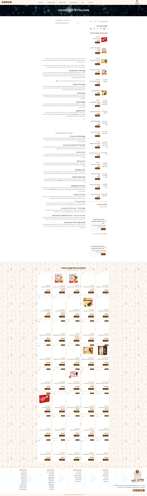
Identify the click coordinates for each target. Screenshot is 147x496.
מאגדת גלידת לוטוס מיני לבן (44, 430)
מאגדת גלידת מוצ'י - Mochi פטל (95, 143)
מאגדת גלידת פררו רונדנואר (59, 383)
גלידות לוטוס (106, 309)
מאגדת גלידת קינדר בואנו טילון (95, 69)
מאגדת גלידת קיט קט (96, 38)
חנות (83, 2)
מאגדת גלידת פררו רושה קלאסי (95, 184)
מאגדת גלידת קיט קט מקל (45, 454)
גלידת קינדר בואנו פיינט (45, 286)
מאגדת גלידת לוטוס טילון (103, 407)
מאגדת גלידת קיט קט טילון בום (102, 454)
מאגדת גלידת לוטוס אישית (60, 430)
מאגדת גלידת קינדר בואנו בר (88, 335)
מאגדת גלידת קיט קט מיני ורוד (59, 454)
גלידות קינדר (48, 285)
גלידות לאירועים (73, 2)
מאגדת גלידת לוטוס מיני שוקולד (73, 407)
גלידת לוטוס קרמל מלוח (74, 430)
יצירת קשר (40, 2)
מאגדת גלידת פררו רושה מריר (102, 359)
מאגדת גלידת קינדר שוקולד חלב (94, 153)
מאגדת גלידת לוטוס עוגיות (89, 407)
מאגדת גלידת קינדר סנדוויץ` (45, 359)
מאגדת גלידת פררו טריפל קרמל (95, 60)
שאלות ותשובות (51, 2)
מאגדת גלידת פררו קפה (45, 383)
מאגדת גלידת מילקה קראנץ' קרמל (95, 122)
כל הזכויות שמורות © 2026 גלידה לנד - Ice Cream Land (73, 494)
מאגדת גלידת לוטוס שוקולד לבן (95, 102)
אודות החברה (62, 2)
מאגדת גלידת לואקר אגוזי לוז (95, 132)
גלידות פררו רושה (105, 285)
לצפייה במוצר (104, 39)
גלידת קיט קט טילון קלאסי (60, 407)
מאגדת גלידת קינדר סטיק (103, 335)
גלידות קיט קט (91, 428)
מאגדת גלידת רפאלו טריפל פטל (95, 81)
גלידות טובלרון (91, 309)
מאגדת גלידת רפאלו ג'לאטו (95, 194)
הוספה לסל (97, 42)
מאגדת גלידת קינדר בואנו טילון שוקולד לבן (95, 48)
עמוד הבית (90, 2)
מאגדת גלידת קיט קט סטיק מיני (73, 454)
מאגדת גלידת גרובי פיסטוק (95, 164)
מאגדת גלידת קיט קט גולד (103, 430)
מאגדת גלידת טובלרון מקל (95, 90)
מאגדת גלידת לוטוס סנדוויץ (103, 311)
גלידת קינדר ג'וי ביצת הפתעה (59, 359)
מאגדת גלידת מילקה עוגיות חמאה (95, 174)
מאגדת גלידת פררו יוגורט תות (73, 383)
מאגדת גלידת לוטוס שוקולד (45, 335)
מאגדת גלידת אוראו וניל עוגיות (95, 111)
